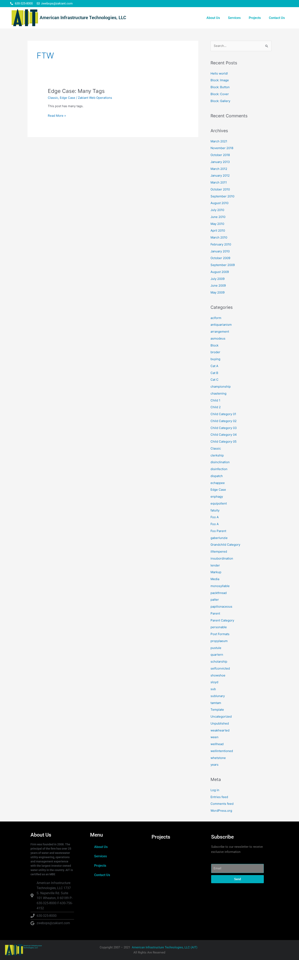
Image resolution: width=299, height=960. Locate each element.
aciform (216, 318)
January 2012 (220, 175)
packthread (219, 593)
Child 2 (216, 407)
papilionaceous (221, 606)
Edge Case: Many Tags (76, 91)
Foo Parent (218, 531)
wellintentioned (222, 751)
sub (213, 689)
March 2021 (219, 141)
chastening (218, 393)
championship (221, 386)
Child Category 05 (224, 441)
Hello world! (219, 73)
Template (217, 709)
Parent (215, 613)
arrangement (220, 331)
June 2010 (218, 217)
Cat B (214, 373)
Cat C (214, 380)
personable (219, 627)
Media (215, 579)
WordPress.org (221, 811)
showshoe (218, 675)
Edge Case (67, 98)
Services (234, 18)
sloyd (214, 682)
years (214, 764)
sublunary (218, 696)
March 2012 (219, 169)
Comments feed (222, 804)
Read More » (57, 115)
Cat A (214, 366)
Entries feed (219, 797)
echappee (218, 483)
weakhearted (220, 730)
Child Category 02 (224, 421)
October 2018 (220, 155)
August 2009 (220, 272)
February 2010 (221, 244)
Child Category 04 (224, 435)
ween (214, 737)
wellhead (217, 744)
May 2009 (218, 292)
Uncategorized (221, 716)
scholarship (219, 661)
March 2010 (219, 237)
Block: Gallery (220, 101)
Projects (255, 18)
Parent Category (222, 620)
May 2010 (217, 224)
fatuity (215, 510)
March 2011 (219, 182)
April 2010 (218, 230)
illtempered (219, 551)
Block (214, 345)
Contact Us (277, 18)
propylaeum (219, 641)
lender (215, 565)
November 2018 (222, 148)
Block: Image (220, 80)
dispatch (217, 476)
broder (215, 352)
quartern (217, 654)
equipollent (219, 503)
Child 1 (215, 400)
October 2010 (220, 189)
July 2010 (217, 210)
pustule (216, 648)
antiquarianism (221, 325)
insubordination (222, 558)
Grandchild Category (225, 545)
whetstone (218, 758)
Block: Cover (220, 94)
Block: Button (220, 87)
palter (215, 600)
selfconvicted (220, 668)
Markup (216, 572)
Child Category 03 (224, 428)
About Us (213, 18)
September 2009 (223, 265)
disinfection (219, 469)
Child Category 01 (223, 414)
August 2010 (219, 203)
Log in (215, 790)
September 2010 (222, 196)
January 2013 (220, 162)
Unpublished (220, 723)
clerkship (217, 455)
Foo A (215, 517)
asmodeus (218, 338)
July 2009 (218, 279)
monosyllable (220, 586)
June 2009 (218, 285)
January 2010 (220, 251)
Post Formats (220, 634)
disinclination (220, 462)
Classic (53, 98)
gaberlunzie (219, 538)
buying (215, 359)
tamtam (216, 703)
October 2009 (220, 258)
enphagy (217, 496)
